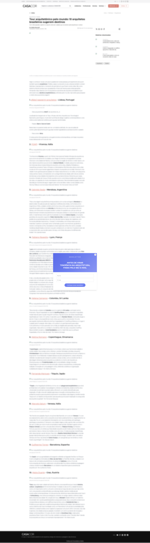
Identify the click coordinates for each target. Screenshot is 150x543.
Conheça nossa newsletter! (75, 285)
